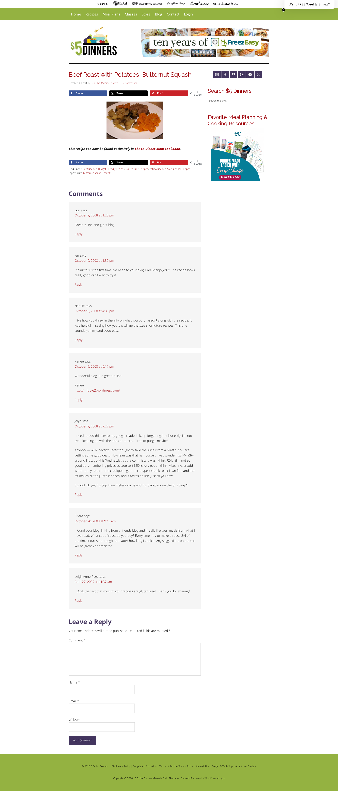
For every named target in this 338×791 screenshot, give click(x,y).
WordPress (211, 778)
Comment (77, 640)
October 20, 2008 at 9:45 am (95, 521)
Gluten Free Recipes (137, 169)
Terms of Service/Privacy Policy (176, 766)
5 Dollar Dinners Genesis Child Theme (156, 778)
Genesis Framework (192, 778)
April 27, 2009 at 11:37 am (93, 581)
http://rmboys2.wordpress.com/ (97, 390)
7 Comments (130, 83)
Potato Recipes (157, 169)
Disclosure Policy (120, 766)
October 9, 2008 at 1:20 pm (94, 215)
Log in (221, 778)
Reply (78, 234)
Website (74, 719)
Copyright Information (145, 766)
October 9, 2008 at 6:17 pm (94, 366)
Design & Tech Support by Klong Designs (234, 766)
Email (74, 701)
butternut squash (92, 173)
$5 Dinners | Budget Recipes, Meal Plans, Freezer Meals (94, 41)
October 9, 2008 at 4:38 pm (94, 311)
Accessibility (202, 766)
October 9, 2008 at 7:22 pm (94, 426)
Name (74, 682)
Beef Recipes (90, 169)
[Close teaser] (283, 10)
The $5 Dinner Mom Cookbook (157, 149)
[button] (309, 4)
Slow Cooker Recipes (178, 169)
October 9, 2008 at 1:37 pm (94, 260)
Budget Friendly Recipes (111, 169)
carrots (107, 173)
